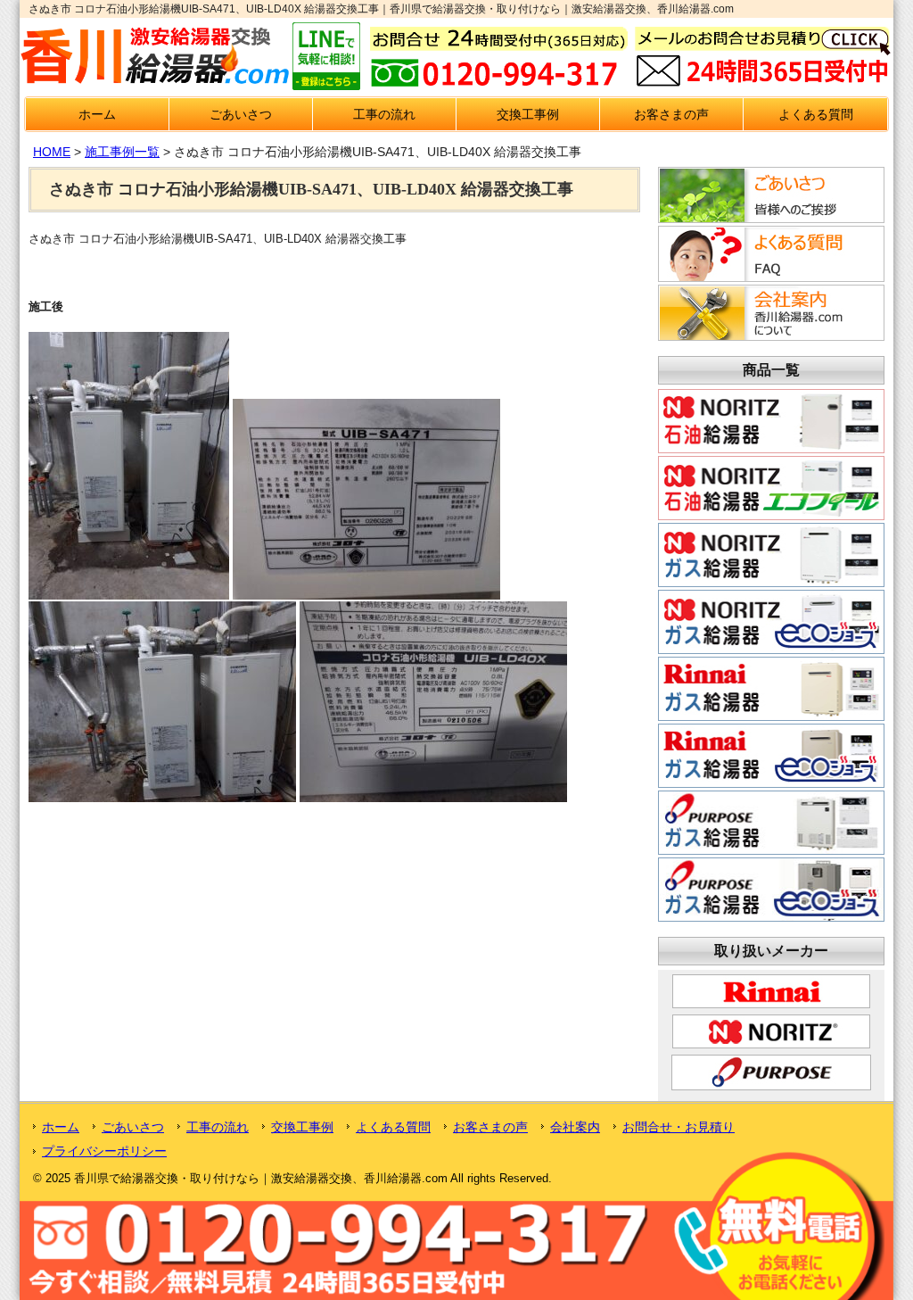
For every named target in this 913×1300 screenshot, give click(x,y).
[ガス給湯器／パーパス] (771, 847)
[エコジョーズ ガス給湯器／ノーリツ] (771, 647)
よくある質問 (815, 114)
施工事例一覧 (122, 152)
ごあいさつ (241, 114)
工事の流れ (384, 114)
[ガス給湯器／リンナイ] (771, 714)
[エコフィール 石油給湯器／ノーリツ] (771, 513)
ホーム (97, 114)
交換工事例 (528, 114)
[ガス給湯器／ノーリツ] (771, 580)
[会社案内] (768, 335)
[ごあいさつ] (768, 218)
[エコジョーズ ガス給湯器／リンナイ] (771, 781)
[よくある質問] (768, 276)
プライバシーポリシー (104, 1151)
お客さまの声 (671, 114)
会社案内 (575, 1127)
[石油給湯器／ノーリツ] (771, 446)
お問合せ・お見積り (678, 1127)
